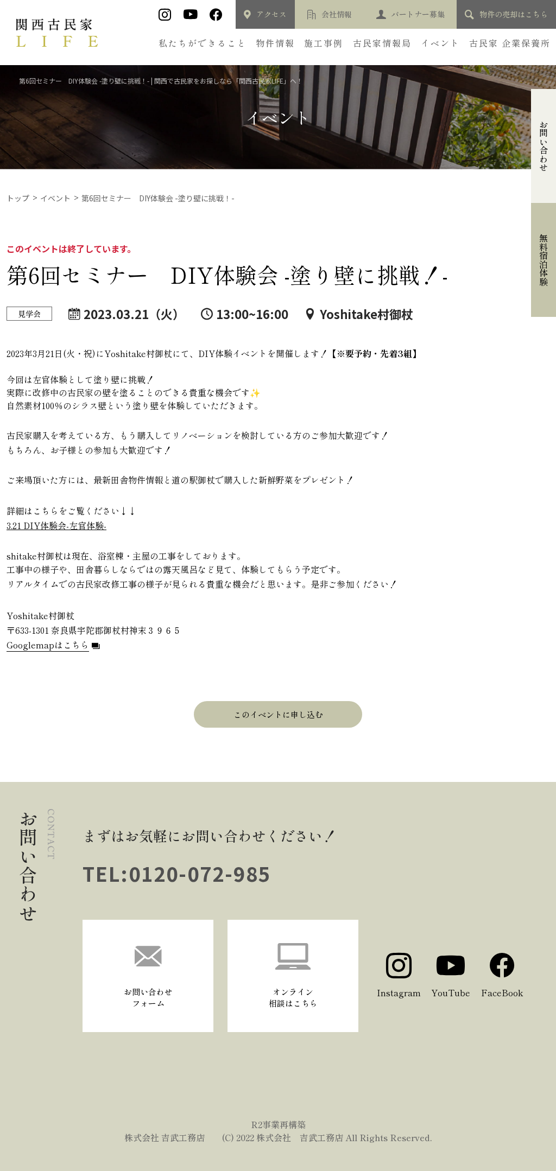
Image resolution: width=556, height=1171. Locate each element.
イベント (440, 42)
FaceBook (502, 992)
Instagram (399, 992)
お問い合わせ (543, 146)
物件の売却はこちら (513, 14)
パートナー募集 (418, 14)
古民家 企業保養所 (510, 42)
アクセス (271, 14)
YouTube (450, 992)
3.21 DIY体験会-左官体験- (56, 525)
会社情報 (336, 14)
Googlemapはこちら (48, 644)
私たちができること (203, 42)
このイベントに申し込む (278, 714)
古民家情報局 (382, 42)
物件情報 (275, 42)
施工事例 (323, 42)
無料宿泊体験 (543, 260)
